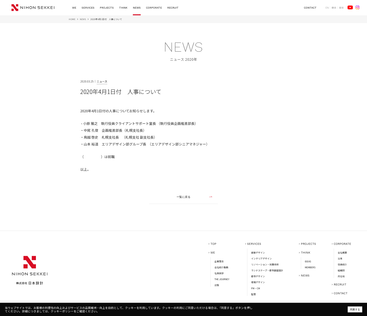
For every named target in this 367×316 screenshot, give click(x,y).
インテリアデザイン (261, 258)
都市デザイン (258, 276)
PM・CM (255, 288)
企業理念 (219, 261)
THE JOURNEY (221, 279)
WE (74, 7)
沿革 (340, 258)
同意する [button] (355, 309)
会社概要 (342, 252)
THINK (123, 7)
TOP (213, 244)
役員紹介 (342, 264)
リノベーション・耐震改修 (265, 264)
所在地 (341, 276)
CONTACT (310, 7)
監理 (253, 294)
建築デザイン (258, 252)
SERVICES (88, 7)
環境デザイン (258, 282)
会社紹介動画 (221, 267)
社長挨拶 (219, 273)
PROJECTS (107, 7)
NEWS (137, 7)
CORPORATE (154, 7)
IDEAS (308, 261)
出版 (216, 285)
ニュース (102, 81)
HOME (72, 19)
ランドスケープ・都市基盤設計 (267, 270)
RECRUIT (173, 7)
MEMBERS (310, 267)
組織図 (341, 270)
